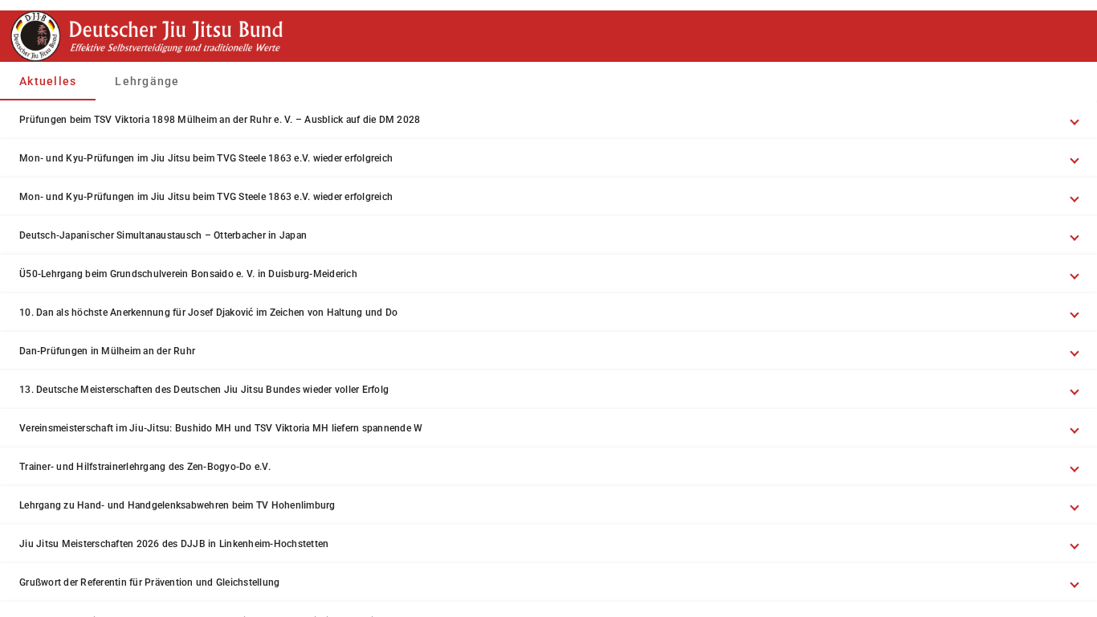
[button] (548, 119)
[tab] (48, 81)
